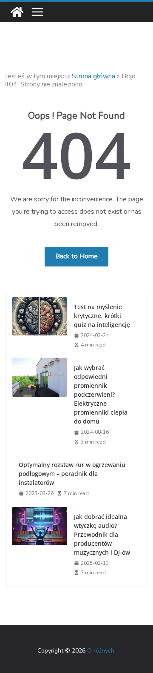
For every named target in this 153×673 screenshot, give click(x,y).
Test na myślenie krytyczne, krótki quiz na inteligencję (102, 316)
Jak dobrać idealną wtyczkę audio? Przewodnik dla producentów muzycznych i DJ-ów (102, 534)
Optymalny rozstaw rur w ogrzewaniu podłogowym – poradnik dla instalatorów (72, 474)
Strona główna (93, 76)
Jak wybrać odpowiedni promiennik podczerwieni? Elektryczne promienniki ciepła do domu (101, 394)
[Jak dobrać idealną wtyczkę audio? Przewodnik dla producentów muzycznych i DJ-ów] (39, 544)
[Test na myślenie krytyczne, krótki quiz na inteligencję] (39, 325)
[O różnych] (17, 12)
